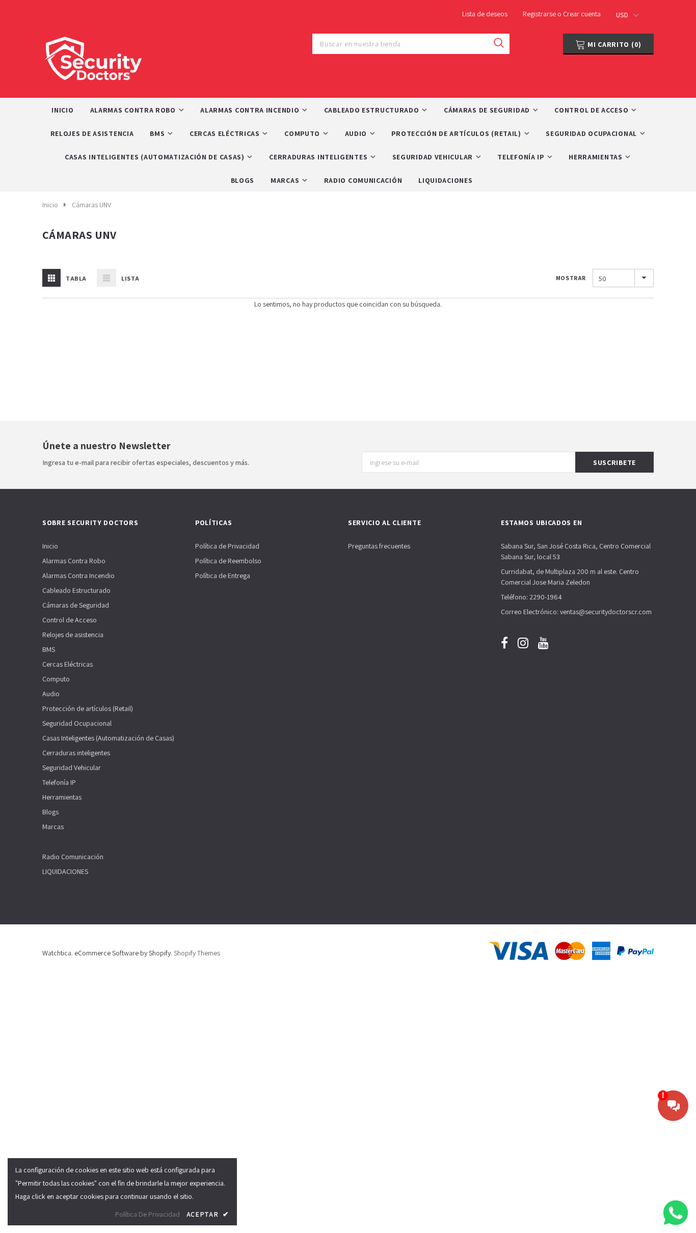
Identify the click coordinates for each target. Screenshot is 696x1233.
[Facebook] (504, 643)
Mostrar (571, 278)
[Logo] (93, 55)
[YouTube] (543, 643)
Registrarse (540, 13)
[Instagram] (523, 643)
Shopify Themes (197, 952)
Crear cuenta (582, 13)
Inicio (50, 204)
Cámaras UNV (91, 204)
